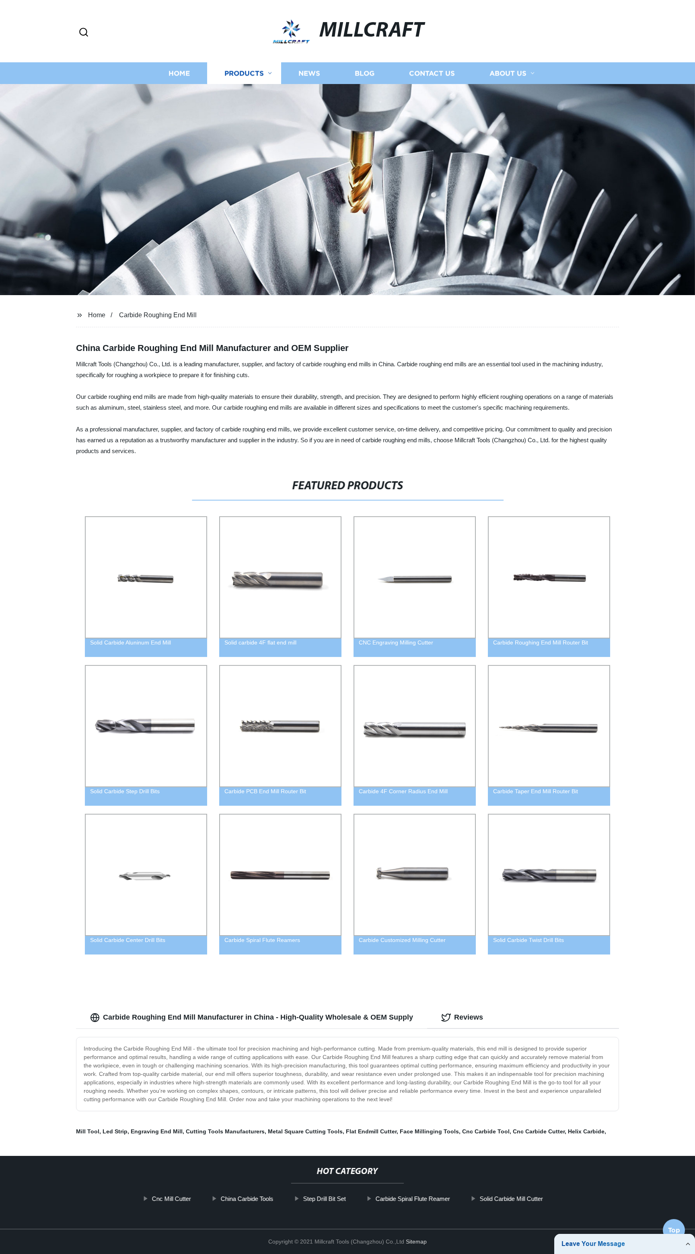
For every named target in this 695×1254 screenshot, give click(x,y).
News (309, 73)
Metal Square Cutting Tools (305, 1131)
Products (244, 73)
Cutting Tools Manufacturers (225, 1131)
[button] (83, 33)
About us (507, 73)
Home (179, 73)
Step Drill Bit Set (324, 1198)
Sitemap (416, 1241)
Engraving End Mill (157, 1131)
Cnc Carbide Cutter (539, 1131)
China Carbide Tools (247, 1198)
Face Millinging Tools (429, 1131)
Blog (364, 73)
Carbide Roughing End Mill (158, 315)
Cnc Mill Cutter (171, 1198)
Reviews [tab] (468, 1017)
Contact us (432, 73)
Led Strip (115, 1131)
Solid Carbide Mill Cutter (511, 1198)
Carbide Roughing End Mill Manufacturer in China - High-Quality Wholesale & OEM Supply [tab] (258, 1017)
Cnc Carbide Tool (486, 1131)
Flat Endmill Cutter (371, 1131)
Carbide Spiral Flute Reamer (413, 1198)
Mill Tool (87, 1131)
